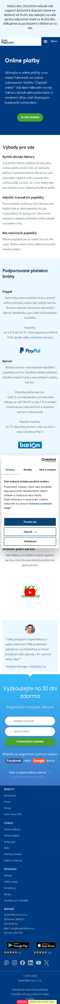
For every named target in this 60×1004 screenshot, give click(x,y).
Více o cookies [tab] (47, 469)
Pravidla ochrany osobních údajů (30, 994)
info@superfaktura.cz (22, 928)
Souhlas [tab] (10, 469)
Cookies (30, 999)
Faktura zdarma (13, 860)
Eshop (7, 808)
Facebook (14, 761)
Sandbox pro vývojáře (16, 900)
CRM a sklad (11, 882)
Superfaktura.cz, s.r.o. (30, 980)
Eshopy (8, 875)
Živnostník (10, 796)
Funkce (8, 823)
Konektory (10, 888)
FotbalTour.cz (37, 666)
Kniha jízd (9, 842)
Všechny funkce (13, 854)
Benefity (9, 789)
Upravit (28, 531)
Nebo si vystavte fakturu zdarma (27, 772)
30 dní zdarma (30, 117)
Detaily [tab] (28, 469)
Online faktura (12, 829)
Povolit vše (30, 521)
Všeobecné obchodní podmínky (30, 990)
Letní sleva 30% (13, 814)
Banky (7, 894)
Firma (7, 802)
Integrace (10, 869)
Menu (54, 41)
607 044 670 (15, 933)
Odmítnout (30, 541)
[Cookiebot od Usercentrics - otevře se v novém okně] (42, 460)
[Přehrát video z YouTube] (30, 592)
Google (39, 761)
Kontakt (9, 909)
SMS (6, 848)
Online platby (11, 835)
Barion (39, 173)
